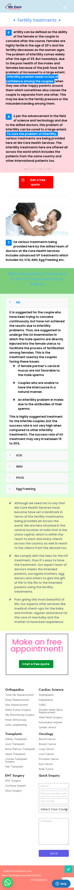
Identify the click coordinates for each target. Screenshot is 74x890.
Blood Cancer (47, 739)
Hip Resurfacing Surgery (20, 714)
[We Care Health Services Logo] (13, 6)
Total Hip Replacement (19, 694)
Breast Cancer (47, 744)
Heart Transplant (15, 754)
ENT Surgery (13, 780)
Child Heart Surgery (50, 717)
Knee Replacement (17, 699)
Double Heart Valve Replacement (51, 711)
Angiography (46, 694)
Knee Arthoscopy (16, 719)
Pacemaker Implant (50, 722)
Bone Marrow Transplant (20, 749)
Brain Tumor (46, 769)
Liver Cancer (46, 754)
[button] (7, 882)
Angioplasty (46, 699)
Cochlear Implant (15, 785)
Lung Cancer (46, 749)
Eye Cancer (46, 764)
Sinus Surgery (13, 790)
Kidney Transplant (16, 739)
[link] (37, 373)
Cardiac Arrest (47, 727)
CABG (42, 704)
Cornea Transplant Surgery (16, 760)
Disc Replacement (16, 704)
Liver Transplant (15, 744)
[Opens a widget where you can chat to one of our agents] (61, 884)
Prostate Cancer (49, 759)
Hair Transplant (14, 766)
